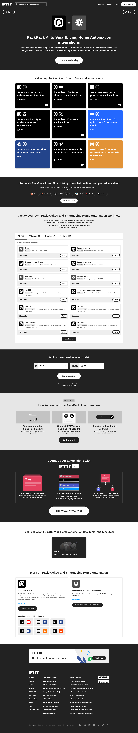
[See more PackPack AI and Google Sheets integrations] (41, 622)
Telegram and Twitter (49, 709)
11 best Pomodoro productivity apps (81, 702)
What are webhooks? (76, 699)
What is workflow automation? (79, 692)
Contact (59, 725)
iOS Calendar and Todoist (51, 706)
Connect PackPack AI (27, 608)
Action (28, 250)
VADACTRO (76, 596)
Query (28, 293)
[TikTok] (103, 725)
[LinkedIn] (84, 725)
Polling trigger (30, 309)
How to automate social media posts (81, 709)
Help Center (32, 695)
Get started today (69, 60)
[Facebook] (80, 725)
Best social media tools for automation (81, 713)
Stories (31, 684)
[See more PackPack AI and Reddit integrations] (57, 631)
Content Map (33, 699)
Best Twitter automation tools (79, 684)
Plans (109, 4)
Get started (128, 4)
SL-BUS (102, 594)
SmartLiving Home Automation (83, 37)
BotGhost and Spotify (49, 695)
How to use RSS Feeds (77, 695)
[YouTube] (93, 725)
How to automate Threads (78, 706)
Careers (40, 725)
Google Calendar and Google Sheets (54, 688)
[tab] (21, 236)
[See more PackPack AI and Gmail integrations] (25, 631)
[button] (69, 440)
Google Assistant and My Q (51, 692)
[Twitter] (98, 725)
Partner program (50, 725)
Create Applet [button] (69, 376)
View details (23, 255)
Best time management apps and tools (81, 688)
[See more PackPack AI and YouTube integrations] (25, 622)
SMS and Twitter (48, 699)
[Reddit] (107, 725)
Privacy (65, 725)
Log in (117, 4)
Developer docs (34, 709)
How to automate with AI (77, 681)
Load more (69, 339)
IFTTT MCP (32, 692)
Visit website (21, 603)
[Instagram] (89, 725)
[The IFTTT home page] (7, 4)
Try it (63, 255)
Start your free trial (69, 511)
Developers (32, 725)
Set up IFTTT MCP (69, 200)
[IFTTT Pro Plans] (29, 290)
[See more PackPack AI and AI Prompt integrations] (41, 631)
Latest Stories (76, 677)
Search (31, 702)
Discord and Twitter (49, 713)
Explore (101, 4)
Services (31, 681)
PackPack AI (38, 37)
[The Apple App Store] (103, 677)
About (71, 725)
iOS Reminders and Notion (51, 702)
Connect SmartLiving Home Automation (87, 604)
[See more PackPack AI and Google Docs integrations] (57, 622)
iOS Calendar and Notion (50, 684)
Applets (31, 688)
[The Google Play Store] (103, 682)
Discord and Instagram (50, 681)
